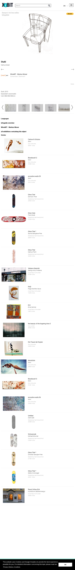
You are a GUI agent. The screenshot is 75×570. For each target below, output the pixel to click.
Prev (2, 107)
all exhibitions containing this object (13, 131)
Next (72, 107)
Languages (5, 119)
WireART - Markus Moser (18, 74)
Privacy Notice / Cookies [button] (11, 567)
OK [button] (65, 564)
